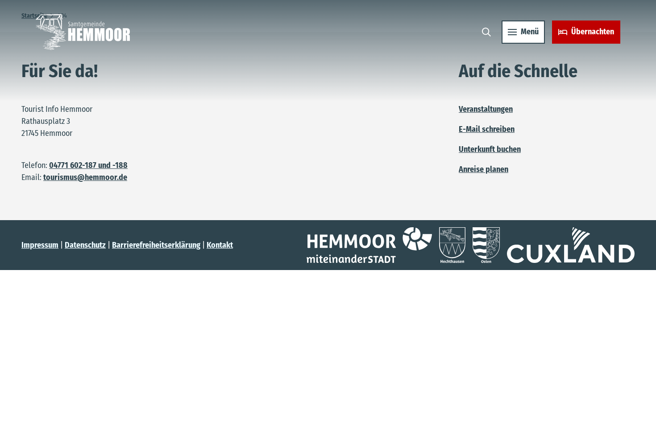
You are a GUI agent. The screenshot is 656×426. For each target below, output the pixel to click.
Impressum (39, 245)
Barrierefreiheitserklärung (156, 245)
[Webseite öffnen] (369, 245)
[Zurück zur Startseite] (83, 32)
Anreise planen (483, 169)
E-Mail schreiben (487, 129)
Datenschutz (85, 245)
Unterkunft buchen (490, 149)
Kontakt (220, 245)
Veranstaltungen (486, 109)
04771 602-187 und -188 (88, 165)
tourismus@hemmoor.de (85, 177)
